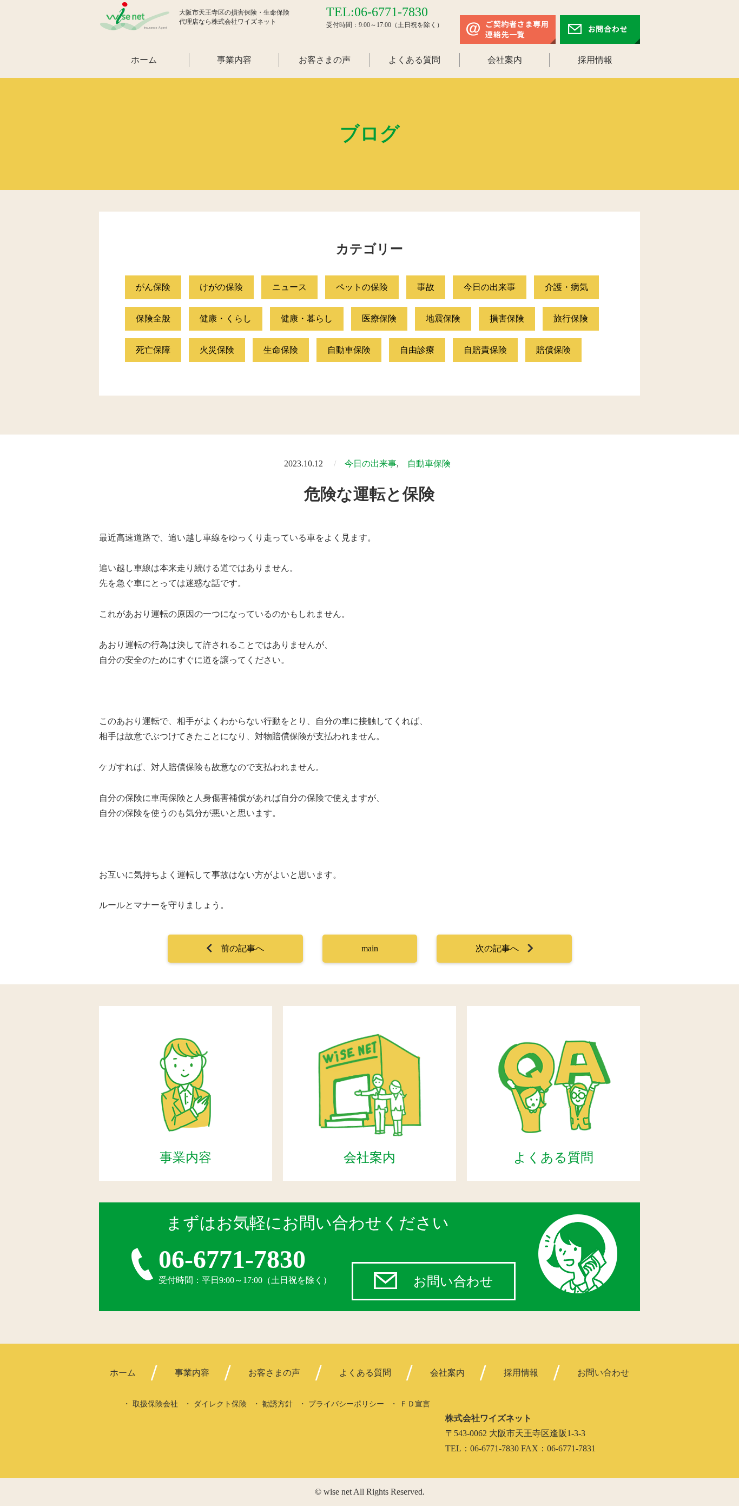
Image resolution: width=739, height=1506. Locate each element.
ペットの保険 (362, 287)
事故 (425, 287)
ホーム (144, 59)
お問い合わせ (453, 1281)
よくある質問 (414, 59)
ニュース (289, 287)
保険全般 (153, 318)
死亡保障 (153, 349)
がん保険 (153, 287)
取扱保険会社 (155, 1404)
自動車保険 (349, 349)
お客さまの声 (325, 59)
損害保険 (507, 318)
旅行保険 (570, 318)
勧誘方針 (277, 1404)
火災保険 (217, 349)
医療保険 (379, 318)
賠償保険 (553, 349)
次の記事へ (497, 948)
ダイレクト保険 (220, 1404)
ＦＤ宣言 (415, 1404)
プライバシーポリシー (346, 1404)
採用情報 (595, 59)
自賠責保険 (485, 349)
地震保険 (443, 318)
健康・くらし (226, 318)
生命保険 (280, 349)
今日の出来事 (490, 287)
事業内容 (234, 59)
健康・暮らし (307, 318)
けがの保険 (221, 287)
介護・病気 (566, 287)
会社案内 (504, 59)
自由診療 (417, 349)
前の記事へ (242, 948)
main (369, 948)
